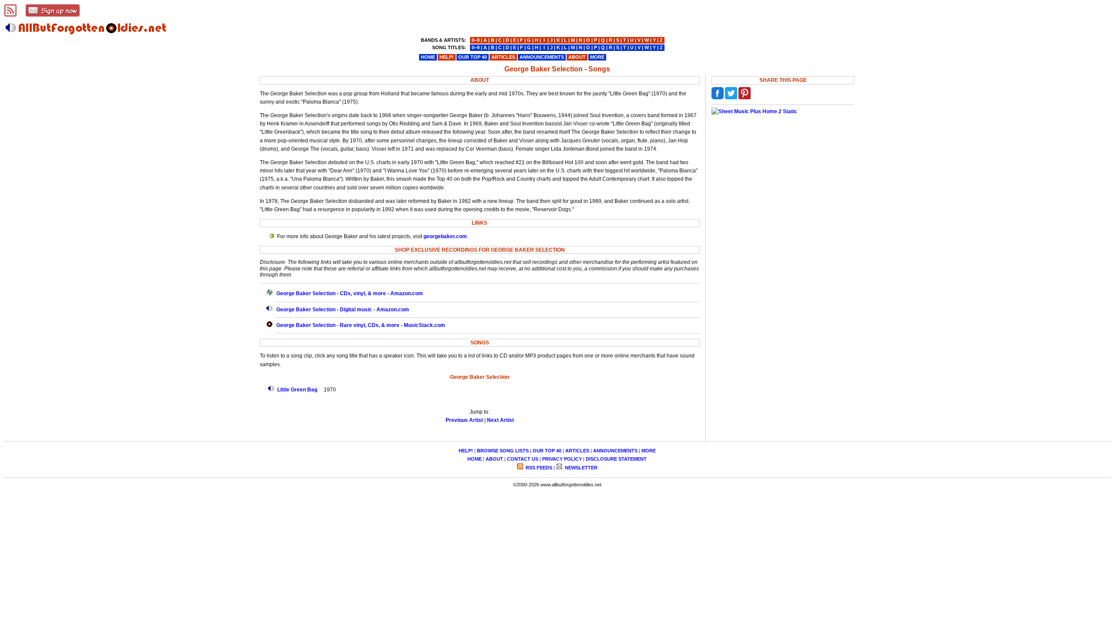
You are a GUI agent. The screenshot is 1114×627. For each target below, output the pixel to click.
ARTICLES (577, 450)
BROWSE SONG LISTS (503, 450)
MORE (648, 450)
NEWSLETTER (580, 467)
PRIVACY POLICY (562, 459)
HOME (474, 459)
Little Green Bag (297, 390)
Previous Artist (464, 420)
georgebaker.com (445, 236)
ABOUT (494, 459)
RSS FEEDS (538, 467)
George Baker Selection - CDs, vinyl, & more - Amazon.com (349, 293)
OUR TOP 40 (547, 450)
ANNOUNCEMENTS (615, 450)
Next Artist (500, 420)
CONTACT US (522, 459)
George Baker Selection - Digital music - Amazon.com (342, 310)
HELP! (466, 450)
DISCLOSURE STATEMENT (616, 459)
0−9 (475, 40)
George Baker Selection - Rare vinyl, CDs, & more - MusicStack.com (360, 325)
